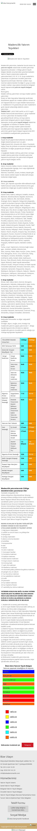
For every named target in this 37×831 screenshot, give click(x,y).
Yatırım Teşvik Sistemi (8, 783)
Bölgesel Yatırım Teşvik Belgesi (11, 789)
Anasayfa (3, 31)
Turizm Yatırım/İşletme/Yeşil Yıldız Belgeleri (15, 798)
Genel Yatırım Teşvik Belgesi (10, 786)
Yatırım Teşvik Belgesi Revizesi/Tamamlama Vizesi (17, 795)
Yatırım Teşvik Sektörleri (16, 31)
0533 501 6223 (25, 4)
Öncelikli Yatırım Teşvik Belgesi (11, 792)
